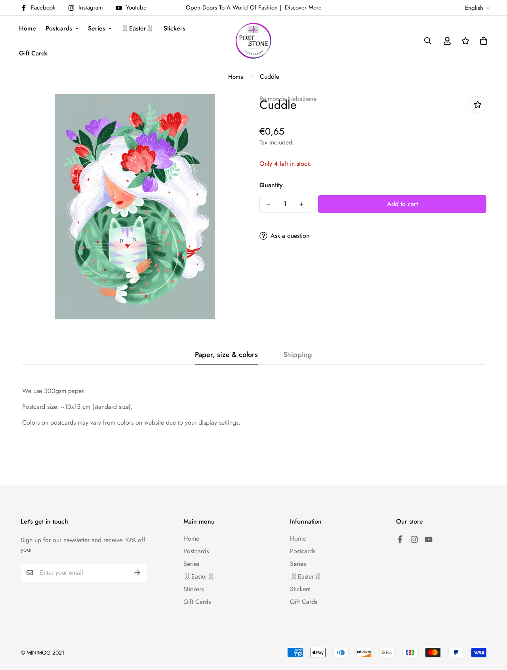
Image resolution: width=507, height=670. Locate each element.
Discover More (303, 7)
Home (27, 28)
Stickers (174, 28)
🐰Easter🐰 (137, 28)
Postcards (59, 28)
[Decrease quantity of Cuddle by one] (268, 204)
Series (96, 28)
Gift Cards (33, 53)
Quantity (271, 185)
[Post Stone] (253, 41)
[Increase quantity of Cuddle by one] (301, 204)
